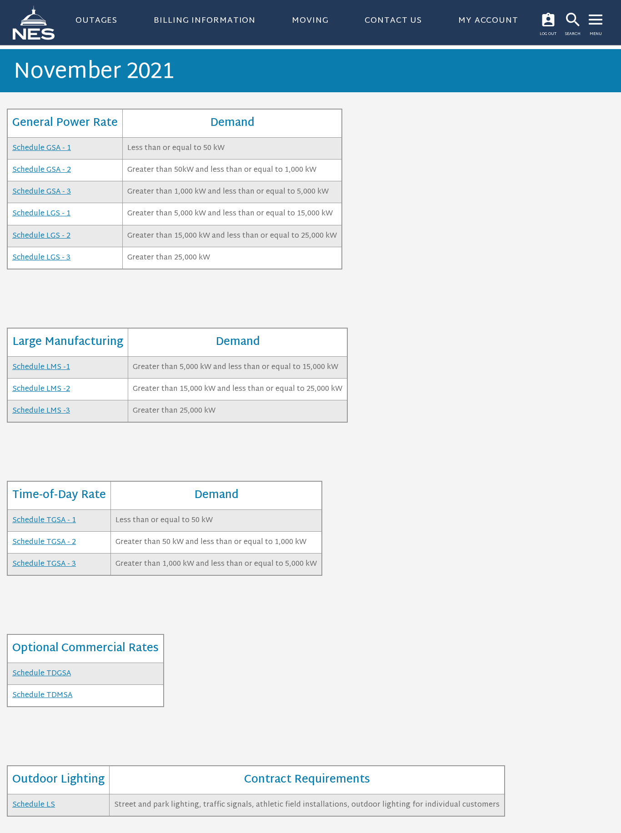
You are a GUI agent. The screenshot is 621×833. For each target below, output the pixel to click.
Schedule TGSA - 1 (44, 520)
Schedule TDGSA (41, 673)
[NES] (39, 22)
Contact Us (393, 20)
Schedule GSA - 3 (41, 192)
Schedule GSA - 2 (41, 170)
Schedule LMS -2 (41, 389)
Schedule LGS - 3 (41, 257)
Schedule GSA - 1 (41, 148)
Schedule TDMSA (42, 695)
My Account (488, 20)
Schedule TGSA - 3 (44, 564)
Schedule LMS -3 (41, 411)
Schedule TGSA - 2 (44, 542)
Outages (96, 20)
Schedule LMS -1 (41, 367)
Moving (310, 20)
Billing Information (204, 20)
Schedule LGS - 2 (41, 236)
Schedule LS (33, 805)
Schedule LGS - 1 (41, 213)
